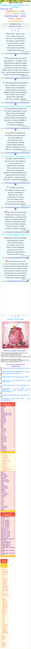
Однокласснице (5, 481)
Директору (4, 421)
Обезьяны (4, 588)
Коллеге (3, 435)
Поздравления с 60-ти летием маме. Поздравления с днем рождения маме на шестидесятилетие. (15, 390)
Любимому (4, 447)
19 (15, 30)
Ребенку (3, 491)
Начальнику (4, 475)
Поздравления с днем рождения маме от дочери (16, 232)
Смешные (4, 580)
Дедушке (3, 419)
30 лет (2, 518)
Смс (2, 498)
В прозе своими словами (11, 16)
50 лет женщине (5, 521)
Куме (2, 442)
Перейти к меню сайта (15, 2)
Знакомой (3, 430)
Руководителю (5, 494)
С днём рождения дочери (15, 20)
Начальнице (4, 477)
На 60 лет (11, 18)
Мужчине (3, 473)
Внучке (3, 411)
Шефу (2, 509)
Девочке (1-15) (5, 528)
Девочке (3, 416)
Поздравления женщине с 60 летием (8, 539)
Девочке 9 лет (4, 529)
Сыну (2, 500)
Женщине (3, 428)
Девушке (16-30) (5, 531)
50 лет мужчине (5, 523)
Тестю (2, 501)
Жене (2, 427)
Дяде (2, 425)
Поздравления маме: (11, 11)
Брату (2, 408)
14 (26, 28)
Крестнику (4, 436)
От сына (22, 11)
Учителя (3, 508)
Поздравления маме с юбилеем (12, 373)
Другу (2, 424)
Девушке (3, 417)
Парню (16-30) (5, 537)
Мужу (2, 472)
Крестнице (4, 438)
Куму (2, 444)
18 (12, 30)
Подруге (3, 489)
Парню (3, 484)
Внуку (2, 410)
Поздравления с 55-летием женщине (6, 545)
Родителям (4, 492)
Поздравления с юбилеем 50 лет (7, 548)
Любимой (3, 446)
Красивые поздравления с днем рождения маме (15, 395)
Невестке (3, 478)
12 (20, 28)
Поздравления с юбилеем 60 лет (7, 554)
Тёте (2, 503)
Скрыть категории (8, 511)
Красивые (19, 18)
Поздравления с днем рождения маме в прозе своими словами (15, 381)
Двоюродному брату (6, 414)
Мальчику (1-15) (5, 534)
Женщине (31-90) (5, 532)
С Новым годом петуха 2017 (4, 637)
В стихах (3, 576)
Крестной (3, 439)
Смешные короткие (4, 583)
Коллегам (4, 593)
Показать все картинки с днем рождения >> (15, 350)
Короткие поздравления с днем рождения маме (15, 385)
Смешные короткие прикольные (4, 631)
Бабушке (3, 407)
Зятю (2, 433)
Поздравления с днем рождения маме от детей (14, 377)
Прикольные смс (4, 591)
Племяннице (4, 487)
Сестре (3, 497)
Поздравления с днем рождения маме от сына (16, 368)
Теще (2, 505)
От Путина (4, 569)
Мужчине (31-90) (5, 535)
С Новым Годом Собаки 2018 (4, 644)
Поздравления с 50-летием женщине (6, 542)
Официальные (4, 595)
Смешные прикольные (4, 572)
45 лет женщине (5, 520)
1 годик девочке (5, 517)
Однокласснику (5, 480)
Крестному (4, 441)
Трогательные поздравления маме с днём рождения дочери (17, 53)
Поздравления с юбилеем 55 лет (7, 551)
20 (18, 30)
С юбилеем (15, 13)
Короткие (22, 16)
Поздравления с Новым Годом (4, 565)
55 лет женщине (5, 525)
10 (15, 28)
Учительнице (4, 506)
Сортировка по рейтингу (15, 26)
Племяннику (4, 486)
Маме (10, 9)
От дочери (7, 13)
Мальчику (3, 449)
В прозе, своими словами (4, 598)
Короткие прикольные (4, 586)
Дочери (3, 422)
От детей (23, 13)
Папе (2, 483)
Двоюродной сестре (6, 413)
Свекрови (3, 495)
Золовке (3, 431)
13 (23, 28)
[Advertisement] (15, 298)
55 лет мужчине (5, 526)
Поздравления (4, 9)
